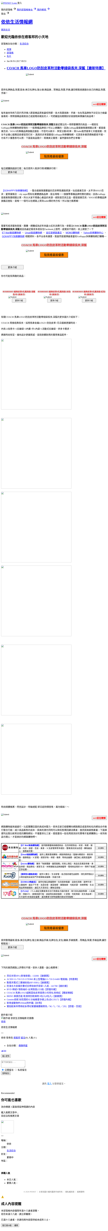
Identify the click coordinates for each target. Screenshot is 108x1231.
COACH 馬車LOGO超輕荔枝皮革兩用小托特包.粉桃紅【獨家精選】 (40, 993)
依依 (3, 1021)
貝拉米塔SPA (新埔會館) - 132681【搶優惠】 (28, 976)
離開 (16, 1225)
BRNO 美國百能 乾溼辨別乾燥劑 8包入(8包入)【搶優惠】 (35, 996)
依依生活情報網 (17, 21)
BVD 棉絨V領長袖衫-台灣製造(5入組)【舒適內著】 (32, 989)
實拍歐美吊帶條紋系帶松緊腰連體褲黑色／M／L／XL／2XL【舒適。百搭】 (45, 1006)
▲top (3, 1050)
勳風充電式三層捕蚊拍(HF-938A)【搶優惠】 (29, 982)
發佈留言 (6, 1073)
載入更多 (6, 1056)
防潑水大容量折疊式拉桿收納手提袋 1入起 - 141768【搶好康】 (38, 986)
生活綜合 (24, 44)
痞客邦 (17, 1038)
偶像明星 (23, 1045)
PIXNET (33, 1192)
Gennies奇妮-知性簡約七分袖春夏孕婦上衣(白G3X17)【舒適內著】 (39, 999)
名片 (9, 56)
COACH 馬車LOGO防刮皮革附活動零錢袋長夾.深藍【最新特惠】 (56, 68)
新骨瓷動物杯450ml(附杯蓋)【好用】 (25, 1003)
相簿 (9, 49)
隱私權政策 (69, 1192)
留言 (23, 1038)
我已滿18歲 (7, 1225)
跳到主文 (5, 30)
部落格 (10, 53)
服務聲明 (80, 1192)
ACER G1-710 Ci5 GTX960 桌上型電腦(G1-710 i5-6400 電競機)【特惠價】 (43, 979)
